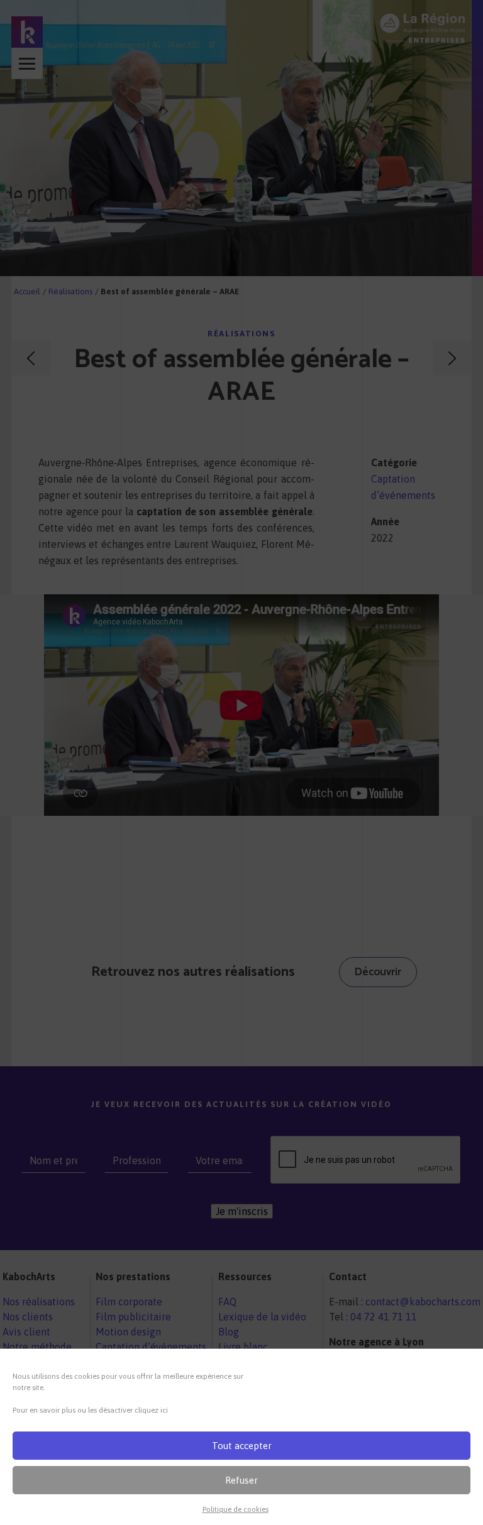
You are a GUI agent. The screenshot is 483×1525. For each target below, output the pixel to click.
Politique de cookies (236, 1509)
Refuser (241, 1480)
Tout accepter (242, 1445)
